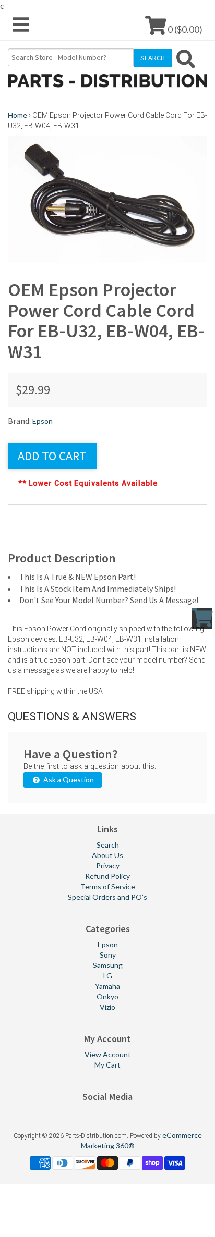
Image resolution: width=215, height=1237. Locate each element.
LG (107, 975)
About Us (107, 855)
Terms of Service (107, 886)
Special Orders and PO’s (107, 896)
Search (108, 844)
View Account (108, 1054)
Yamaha (107, 986)
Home (17, 115)
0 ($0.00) (184, 28)
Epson (42, 421)
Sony (108, 954)
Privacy (108, 865)
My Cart (107, 1064)
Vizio (107, 1006)
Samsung (108, 965)
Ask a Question (68, 779)
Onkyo (107, 996)
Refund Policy (107, 876)
